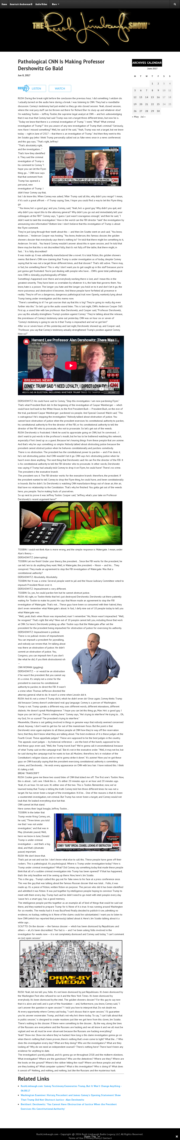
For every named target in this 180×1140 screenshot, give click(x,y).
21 (146, 104)
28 (146, 111)
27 (140, 111)
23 (158, 104)
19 (135, 104)
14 (146, 97)
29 (152, 111)
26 (135, 111)
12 (135, 97)
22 (152, 104)
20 (140, 104)
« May (135, 116)
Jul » (143, 116)
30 (158, 111)
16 (158, 97)
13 (140, 97)
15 (152, 97)
